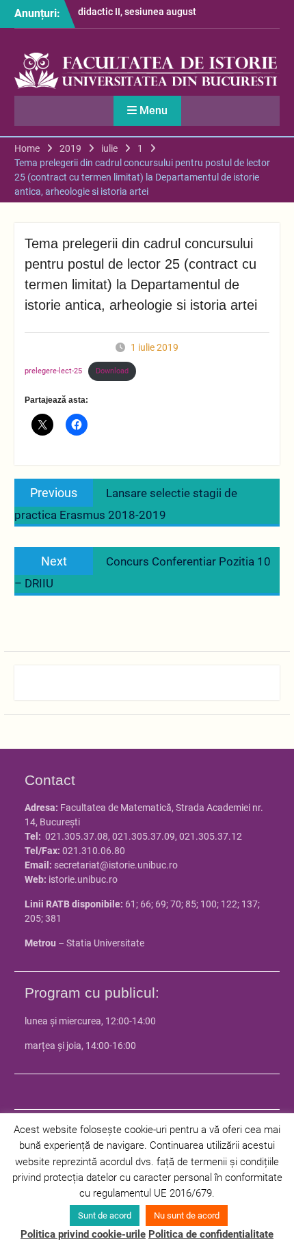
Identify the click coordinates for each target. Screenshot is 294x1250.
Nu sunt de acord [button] (186, 1215)
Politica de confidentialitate (210, 1234)
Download (112, 371)
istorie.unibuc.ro (83, 879)
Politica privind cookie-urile (83, 1234)
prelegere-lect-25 (53, 371)
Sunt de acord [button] (104, 1215)
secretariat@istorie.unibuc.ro (116, 865)
